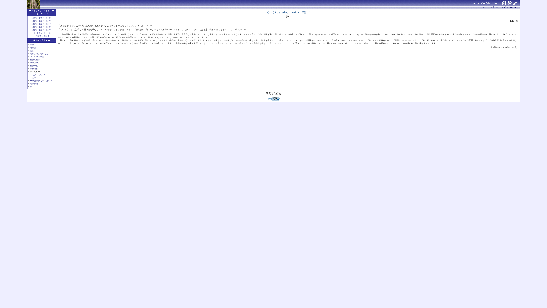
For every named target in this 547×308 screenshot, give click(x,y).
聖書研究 (34, 65)
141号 (41, 18)
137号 (49, 21)
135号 (41, 24)
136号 (34, 24)
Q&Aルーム (35, 62)
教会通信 (34, 68)
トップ (481, 7)
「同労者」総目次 (42, 36)
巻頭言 (33, 47)
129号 (34, 30)
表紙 (32, 44)
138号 (41, 21)
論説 (32, 50)
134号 (49, 24)
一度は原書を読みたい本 (41, 80)
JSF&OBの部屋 (37, 56)
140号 (49, 18)
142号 (492, 7)
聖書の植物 (35, 59)
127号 (49, 30)
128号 (41, 30)
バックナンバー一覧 (42, 33)
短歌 (34, 77)
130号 (49, 27)
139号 (34, 21)
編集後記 (34, 83)
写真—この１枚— (40, 74)
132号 (41, 27)
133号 (34, 27)
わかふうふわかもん (39, 53)
